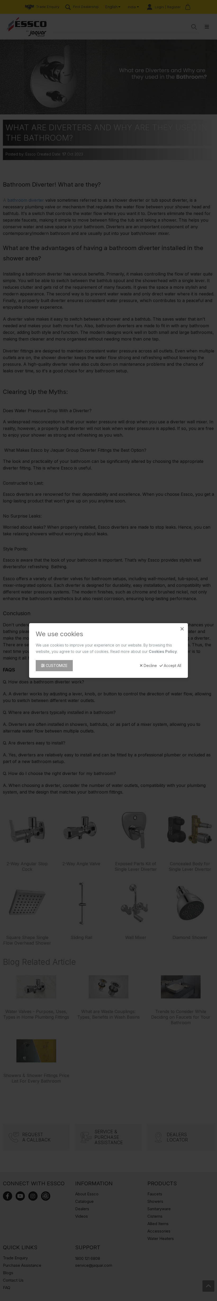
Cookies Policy (163, 651)
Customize (56, 665)
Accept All (172, 665)
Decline (150, 665)
